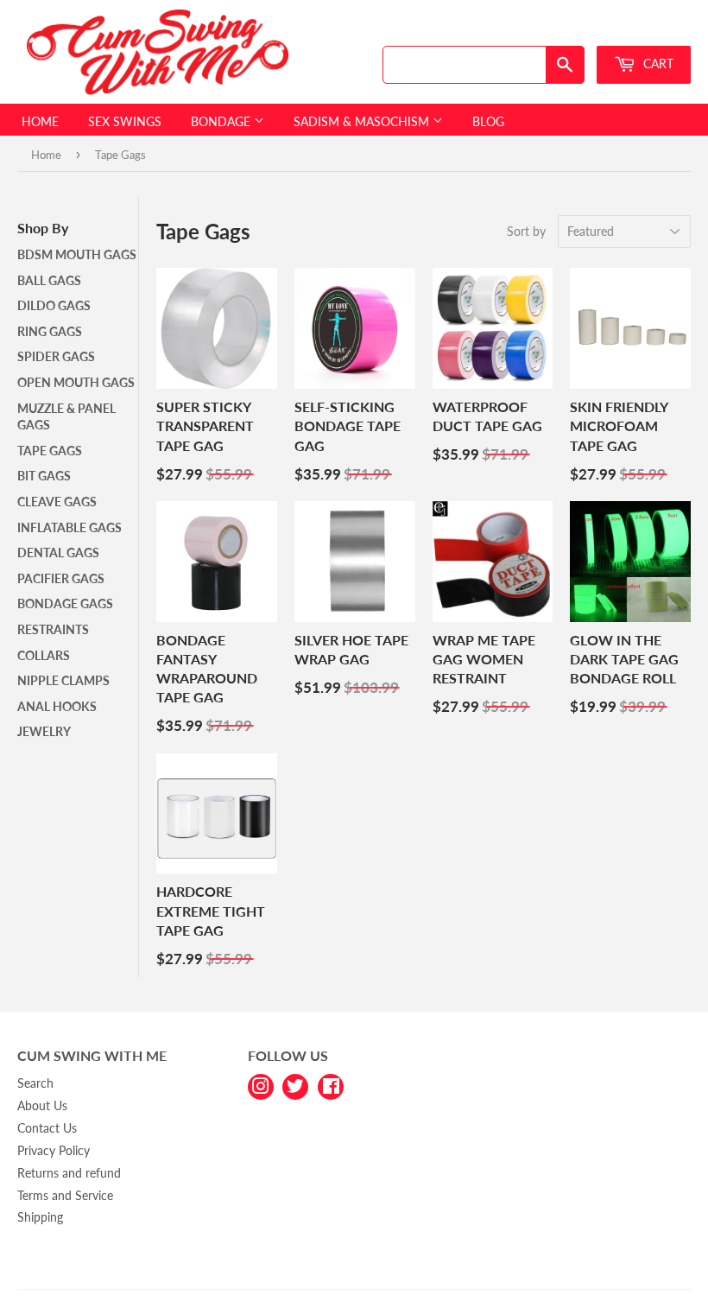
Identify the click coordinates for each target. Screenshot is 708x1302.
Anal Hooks (57, 706)
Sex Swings (124, 121)
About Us (42, 1105)
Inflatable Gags (69, 527)
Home (40, 121)
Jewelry (44, 731)
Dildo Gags (54, 305)
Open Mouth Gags (76, 382)
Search (35, 1083)
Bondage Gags (65, 603)
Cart (656, 63)
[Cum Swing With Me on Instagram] (261, 1085)
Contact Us (47, 1128)
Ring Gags (49, 331)
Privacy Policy (53, 1150)
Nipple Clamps (63, 680)
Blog (488, 121)
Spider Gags (56, 356)
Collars (43, 655)
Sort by (526, 231)
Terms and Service (65, 1195)
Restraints (53, 629)
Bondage (222, 121)
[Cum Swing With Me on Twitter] (295, 1085)
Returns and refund (69, 1172)
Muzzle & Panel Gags (66, 417)
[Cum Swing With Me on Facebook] (331, 1085)
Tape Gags (49, 450)
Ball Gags (49, 280)
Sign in (567, 28)
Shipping (40, 1217)
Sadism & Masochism (363, 121)
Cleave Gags (57, 501)
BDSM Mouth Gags (76, 254)
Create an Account (648, 28)
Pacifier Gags (60, 578)
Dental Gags (58, 552)
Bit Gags (44, 475)
